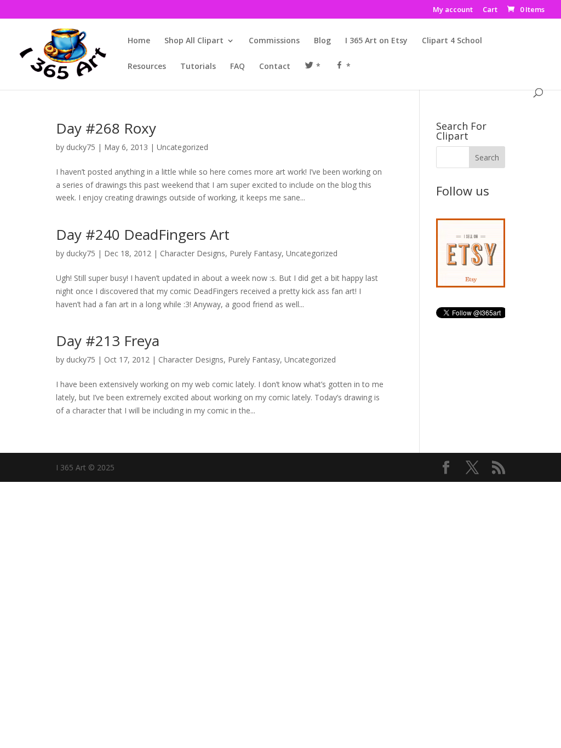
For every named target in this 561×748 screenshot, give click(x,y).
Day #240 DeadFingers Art (143, 234)
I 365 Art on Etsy (376, 41)
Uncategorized (182, 147)
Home (139, 41)
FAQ (237, 66)
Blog (322, 41)
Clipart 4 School (452, 41)
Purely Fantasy (256, 253)
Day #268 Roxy (106, 128)
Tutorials (198, 66)
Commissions (274, 41)
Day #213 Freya (107, 340)
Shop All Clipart (194, 41)
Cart (490, 10)
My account (453, 10)
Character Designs (192, 253)
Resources (147, 66)
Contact (274, 66)
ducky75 (80, 147)
